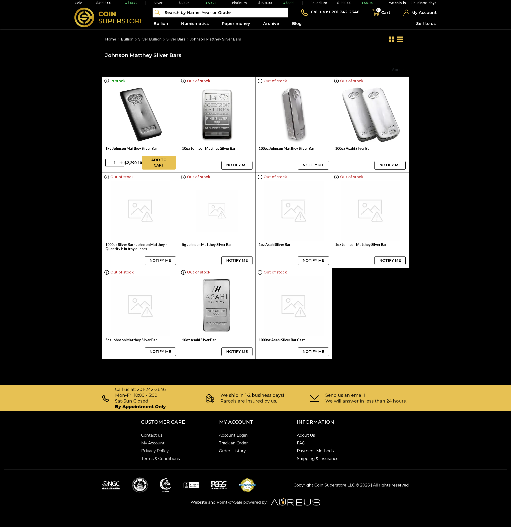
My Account (153, 443)
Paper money (236, 23)
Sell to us (426, 23)
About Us (306, 435)
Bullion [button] (160, 23)
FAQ (301, 443)
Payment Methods (315, 450)
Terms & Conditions (160, 458)
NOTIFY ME (237, 165)
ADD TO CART (158, 163)
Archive (271, 23)
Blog (297, 23)
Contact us (151, 435)
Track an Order (233, 443)
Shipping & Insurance (318, 458)
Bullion (127, 39)
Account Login (233, 435)
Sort (396, 70)
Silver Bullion (150, 39)
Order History (232, 450)
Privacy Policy (155, 450)
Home (110, 39)
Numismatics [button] (195, 23)
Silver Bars (175, 39)
